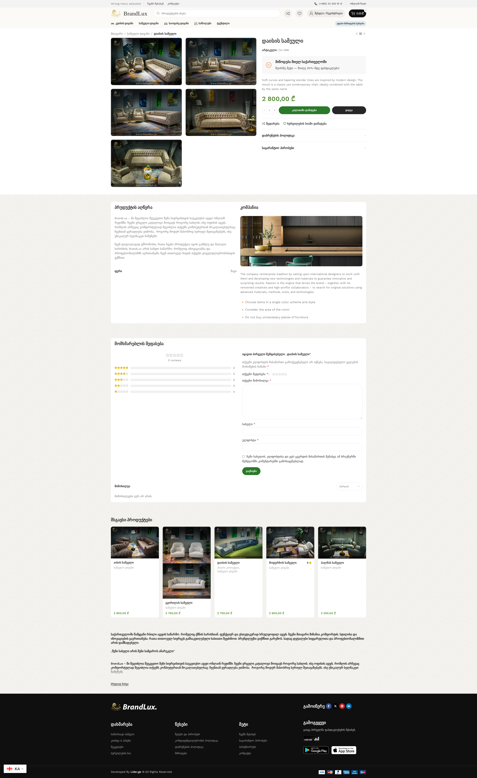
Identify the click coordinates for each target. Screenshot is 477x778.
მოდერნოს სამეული (283, 562)
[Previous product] (357, 34)
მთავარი (117, 33)
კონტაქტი (245, 753)
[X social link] (335, 706)
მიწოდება (181, 753)
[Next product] (364, 34)
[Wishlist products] (299, 13)
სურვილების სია (121, 753)
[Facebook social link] (328, 706)
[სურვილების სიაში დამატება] (154, 531)
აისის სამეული (124, 562)
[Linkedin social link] (349, 706)
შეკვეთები (117, 746)
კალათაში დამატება (304, 110)
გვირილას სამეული (178, 602)
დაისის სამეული (228, 562)
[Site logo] (130, 13)
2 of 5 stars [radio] (276, 374)
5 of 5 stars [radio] (285, 374)
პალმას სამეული (332, 562)
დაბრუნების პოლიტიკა (189, 746)
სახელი (248, 424)
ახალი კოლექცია (228, 567)
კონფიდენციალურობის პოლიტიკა (196, 740)
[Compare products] (288, 13)
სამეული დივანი (138, 33)
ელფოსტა (250, 440)
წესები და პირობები (187, 734)
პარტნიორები (247, 746)
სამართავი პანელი (122, 734)
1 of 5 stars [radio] (273, 374)
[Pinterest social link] (342, 706)
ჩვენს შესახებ (247, 734)
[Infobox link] (328, 3)
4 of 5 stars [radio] (282, 374)
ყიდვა (349, 110)
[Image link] (135, 706)
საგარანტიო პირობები (253, 740)
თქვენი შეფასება (255, 374)
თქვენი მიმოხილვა (256, 380)
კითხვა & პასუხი (121, 740)
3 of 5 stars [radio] (279, 374)
